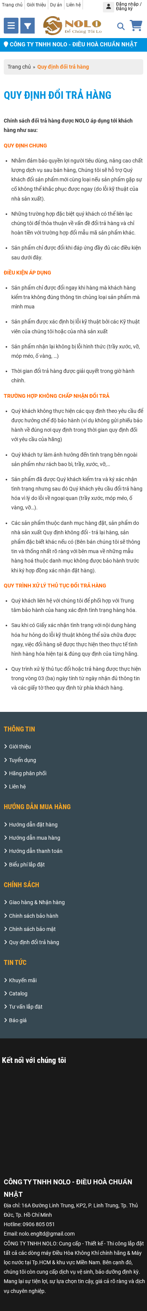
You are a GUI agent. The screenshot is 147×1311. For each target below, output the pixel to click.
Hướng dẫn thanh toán (36, 851)
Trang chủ (12, 5)
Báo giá (18, 1020)
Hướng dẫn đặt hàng (33, 825)
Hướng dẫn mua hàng (34, 838)
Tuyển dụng (22, 760)
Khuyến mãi (23, 980)
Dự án (56, 5)
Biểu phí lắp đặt (27, 865)
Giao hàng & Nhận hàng (37, 902)
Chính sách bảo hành (33, 916)
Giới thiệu (36, 5)
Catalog (18, 994)
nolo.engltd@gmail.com (47, 1234)
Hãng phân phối (27, 773)
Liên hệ (17, 787)
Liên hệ (73, 5)
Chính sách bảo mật (32, 929)
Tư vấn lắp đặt (26, 1007)
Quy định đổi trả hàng (34, 942)
